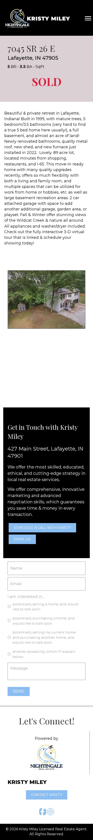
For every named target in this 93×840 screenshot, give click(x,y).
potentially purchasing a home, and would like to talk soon (44, 620)
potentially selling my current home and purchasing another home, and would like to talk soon (44, 637)
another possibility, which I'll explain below (44, 654)
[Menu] (88, 18)
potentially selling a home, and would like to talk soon (45, 606)
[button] (42, 811)
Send (18, 691)
